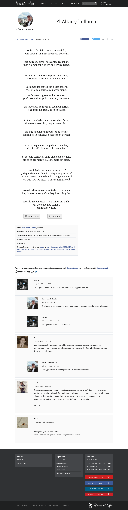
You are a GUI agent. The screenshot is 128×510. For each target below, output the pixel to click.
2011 (88, 469)
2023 (88, 463)
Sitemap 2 (25, 505)
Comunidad (74, 3)
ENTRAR (105, 2)
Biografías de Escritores (63, 473)
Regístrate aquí (72, 268)
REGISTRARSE (107, 4)
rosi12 (63, 249)
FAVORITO (56, 217)
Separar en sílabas (62, 463)
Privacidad (42, 505)
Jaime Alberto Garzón (27, 39)
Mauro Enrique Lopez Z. (54, 247)
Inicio (16, 39)
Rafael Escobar (42, 249)
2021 (96, 463)
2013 (104, 466)
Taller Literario (61, 469)
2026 (88, 460)
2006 (109, 469)
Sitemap (17, 505)
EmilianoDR (32, 249)
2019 (104, 463)
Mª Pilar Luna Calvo (54, 249)
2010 (92, 469)
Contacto (56, 505)
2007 (104, 469)
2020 (100, 463)
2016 (92, 466)
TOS (50, 505)
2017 (88, 466)
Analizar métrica (61, 460)
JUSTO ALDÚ (66, 247)
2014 (100, 466)
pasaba (42, 247)
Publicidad (65, 505)
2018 (109, 463)
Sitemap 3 (34, 505)
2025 (92, 460)
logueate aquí (102, 268)
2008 (100, 469)
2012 (109, 466)
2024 (96, 460)
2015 (96, 466)
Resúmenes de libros (62, 466)
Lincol (36, 383)
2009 (96, 469)
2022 (92, 463)
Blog (64, 3)
